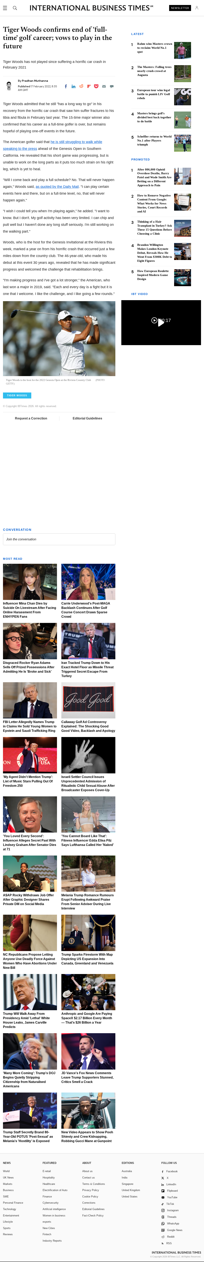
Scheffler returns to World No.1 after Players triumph (154, 140)
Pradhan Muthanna (35, 81)
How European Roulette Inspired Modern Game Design (153, 275)
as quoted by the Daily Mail (57, 187)
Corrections (88, 1202)
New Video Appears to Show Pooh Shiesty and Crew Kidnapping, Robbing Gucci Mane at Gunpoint (87, 1137)
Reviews (8, 1234)
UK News (8, 1177)
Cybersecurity (51, 1202)
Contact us (88, 1177)
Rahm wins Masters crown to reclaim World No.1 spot (154, 47)
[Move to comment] (111, 86)
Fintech (47, 1234)
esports (47, 1221)
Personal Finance (13, 1202)
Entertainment (11, 1215)
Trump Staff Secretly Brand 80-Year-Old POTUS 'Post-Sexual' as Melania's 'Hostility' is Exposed (28, 1137)
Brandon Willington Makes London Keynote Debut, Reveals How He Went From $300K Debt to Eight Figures (154, 252)
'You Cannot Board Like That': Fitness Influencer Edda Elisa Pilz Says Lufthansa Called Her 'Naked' (87, 840)
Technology (9, 1209)
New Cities (49, 1228)
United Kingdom (131, 1190)
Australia (127, 1171)
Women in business (54, 1215)
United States (129, 1196)
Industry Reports (52, 1240)
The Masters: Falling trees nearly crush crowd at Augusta (154, 71)
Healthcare (49, 1183)
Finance (47, 1196)
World (6, 1171)
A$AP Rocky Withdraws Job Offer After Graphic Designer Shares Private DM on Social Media (28, 899)
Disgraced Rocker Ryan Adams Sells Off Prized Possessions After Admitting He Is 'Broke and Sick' (28, 667)
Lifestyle (8, 1221)
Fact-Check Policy (93, 1215)
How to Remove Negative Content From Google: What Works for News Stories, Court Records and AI (154, 203)
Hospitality (49, 1177)
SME (6, 1196)
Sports (7, 1228)
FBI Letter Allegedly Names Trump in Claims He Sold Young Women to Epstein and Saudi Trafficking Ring (30, 726)
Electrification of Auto (55, 1190)
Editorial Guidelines (87, 418)
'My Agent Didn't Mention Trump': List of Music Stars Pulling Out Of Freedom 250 (28, 781)
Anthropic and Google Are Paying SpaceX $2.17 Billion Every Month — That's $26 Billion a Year (86, 1018)
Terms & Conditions (93, 1183)
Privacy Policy (90, 1190)
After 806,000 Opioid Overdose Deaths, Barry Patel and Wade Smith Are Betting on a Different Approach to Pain (154, 177)
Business (8, 1190)
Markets (7, 1183)
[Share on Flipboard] (89, 86)
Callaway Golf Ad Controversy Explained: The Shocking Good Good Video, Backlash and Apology (88, 726)
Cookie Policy (90, 1196)
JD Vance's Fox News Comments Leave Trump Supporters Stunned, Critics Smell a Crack (87, 1077)
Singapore (127, 1183)
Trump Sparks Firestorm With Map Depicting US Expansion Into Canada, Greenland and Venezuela (87, 959)
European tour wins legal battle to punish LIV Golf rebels (153, 94)
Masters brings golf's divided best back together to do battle (154, 117)
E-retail (47, 1171)
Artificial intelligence (54, 1209)
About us (87, 1171)
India (124, 1177)
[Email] (104, 86)
